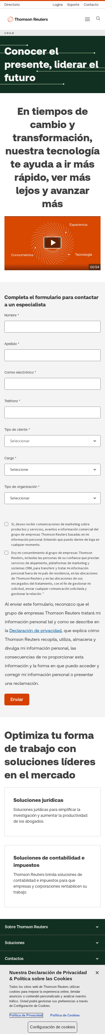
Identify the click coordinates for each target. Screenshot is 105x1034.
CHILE (9, 33)
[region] (52, 999)
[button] (52, 927)
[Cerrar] (97, 972)
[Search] (98, 18)
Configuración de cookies (52, 1027)
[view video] (52, 243)
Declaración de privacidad (36, 630)
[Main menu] (87, 19)
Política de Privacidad (25, 1015)
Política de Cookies (65, 1015)
